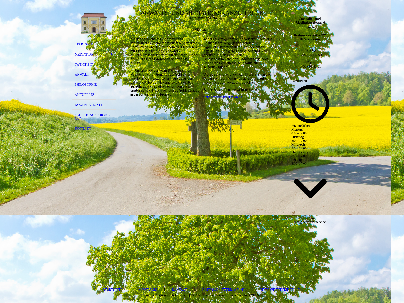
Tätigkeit (84, 64)
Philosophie (86, 84)
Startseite (84, 44)
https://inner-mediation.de (223, 97)
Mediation (84, 54)
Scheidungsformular (92, 116)
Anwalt (82, 74)
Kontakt (83, 128)
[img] (94, 21)
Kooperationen (89, 105)
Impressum (147, 290)
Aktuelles (85, 94)
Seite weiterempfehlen (281, 290)
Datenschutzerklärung (224, 290)
